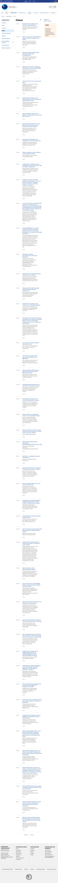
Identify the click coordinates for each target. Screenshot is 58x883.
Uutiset (3, 25)
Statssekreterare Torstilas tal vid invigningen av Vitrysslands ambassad (31, 140)
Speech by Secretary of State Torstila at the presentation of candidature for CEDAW (31, 38)
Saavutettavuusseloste (40, 869)
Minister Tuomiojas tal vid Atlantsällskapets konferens (29, 568)
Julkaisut (4, 36)
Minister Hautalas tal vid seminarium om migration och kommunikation (32, 602)
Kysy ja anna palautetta (51, 869)
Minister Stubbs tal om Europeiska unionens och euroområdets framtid (30, 415)
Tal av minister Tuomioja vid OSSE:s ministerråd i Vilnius (30, 343)
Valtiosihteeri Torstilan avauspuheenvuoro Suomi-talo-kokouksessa (29, 256)
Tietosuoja (26, 869)
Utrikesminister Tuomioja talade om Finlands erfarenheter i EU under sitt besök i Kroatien (31, 543)
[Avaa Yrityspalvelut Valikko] (32, 13)
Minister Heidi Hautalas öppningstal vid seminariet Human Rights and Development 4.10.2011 (31, 685)
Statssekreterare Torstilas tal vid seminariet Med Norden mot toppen (30, 399)
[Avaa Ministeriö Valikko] (38, 13)
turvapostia (5, 855)
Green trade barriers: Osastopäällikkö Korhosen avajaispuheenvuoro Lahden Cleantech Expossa (31, 585)
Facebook (32, 853)
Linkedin (31, 851)
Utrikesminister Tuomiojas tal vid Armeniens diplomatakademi (30, 24)
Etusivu (3, 16)
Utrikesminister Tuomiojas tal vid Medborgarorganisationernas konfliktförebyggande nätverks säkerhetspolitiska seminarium (30, 653)
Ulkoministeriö (47, 850)
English (34, 1)
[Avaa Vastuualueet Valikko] (9, 13)
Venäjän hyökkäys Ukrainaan (5, 42)
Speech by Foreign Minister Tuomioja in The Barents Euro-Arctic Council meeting (32, 620)
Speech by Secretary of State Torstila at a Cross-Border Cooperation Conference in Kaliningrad (32, 701)
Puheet (3, 30)
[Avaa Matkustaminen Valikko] (26, 13)
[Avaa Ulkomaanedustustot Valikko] (49, 13)
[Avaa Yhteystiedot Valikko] (56, 13)
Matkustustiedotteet (6, 38)
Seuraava (32, 834)
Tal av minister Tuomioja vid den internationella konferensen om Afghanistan (29, 357)
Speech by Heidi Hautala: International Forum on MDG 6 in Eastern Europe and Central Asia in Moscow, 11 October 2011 (31, 636)
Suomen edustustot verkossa (7, 869)
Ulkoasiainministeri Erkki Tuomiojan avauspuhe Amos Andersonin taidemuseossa (30, 289)
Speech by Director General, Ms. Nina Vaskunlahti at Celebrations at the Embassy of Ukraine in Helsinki (31, 125)
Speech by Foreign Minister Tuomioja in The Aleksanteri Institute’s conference (31, 468)
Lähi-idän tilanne (5, 45)
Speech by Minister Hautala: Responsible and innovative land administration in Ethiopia (32, 530)
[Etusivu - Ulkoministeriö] (11, 7)
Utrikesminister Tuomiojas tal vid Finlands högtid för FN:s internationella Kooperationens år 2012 (31, 99)
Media (56, 1)
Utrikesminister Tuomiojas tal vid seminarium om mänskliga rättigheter (31, 304)
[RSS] (40, 20)
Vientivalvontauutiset (6, 33)
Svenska (30, 1)
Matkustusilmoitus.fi (48, 854)
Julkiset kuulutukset (6, 48)
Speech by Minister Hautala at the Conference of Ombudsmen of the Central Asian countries (32, 115)
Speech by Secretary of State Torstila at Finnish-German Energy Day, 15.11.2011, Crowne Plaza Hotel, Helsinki (31, 431)
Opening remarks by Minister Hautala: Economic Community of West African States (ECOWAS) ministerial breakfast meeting (31, 819)
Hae (55, 7)
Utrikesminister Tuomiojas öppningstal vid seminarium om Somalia (31, 274)
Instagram (32, 850)
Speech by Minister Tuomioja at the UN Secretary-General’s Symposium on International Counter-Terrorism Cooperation (31, 803)
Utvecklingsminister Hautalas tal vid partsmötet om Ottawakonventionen (31, 385)
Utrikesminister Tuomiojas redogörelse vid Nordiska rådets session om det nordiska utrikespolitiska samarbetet (31, 502)
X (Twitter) (32, 848)
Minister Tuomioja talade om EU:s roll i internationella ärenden (31, 484)
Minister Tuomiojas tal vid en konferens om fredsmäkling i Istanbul (31, 153)
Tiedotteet (4, 22)
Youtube (31, 854)
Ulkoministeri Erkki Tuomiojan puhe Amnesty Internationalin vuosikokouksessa (30, 54)
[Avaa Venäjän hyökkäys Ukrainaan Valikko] (13, 42)
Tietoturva (32, 869)
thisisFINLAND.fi (48, 853)
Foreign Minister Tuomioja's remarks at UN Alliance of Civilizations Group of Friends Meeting (31, 717)
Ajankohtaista (8, 16)
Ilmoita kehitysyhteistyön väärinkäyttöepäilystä (49, 857)
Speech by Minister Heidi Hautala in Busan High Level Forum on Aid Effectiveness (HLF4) (30, 371)
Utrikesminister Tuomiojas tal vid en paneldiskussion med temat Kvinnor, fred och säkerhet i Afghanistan (32, 165)
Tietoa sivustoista (18, 869)
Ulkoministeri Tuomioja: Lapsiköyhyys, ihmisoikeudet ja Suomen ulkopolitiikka (31, 67)
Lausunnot (4, 28)
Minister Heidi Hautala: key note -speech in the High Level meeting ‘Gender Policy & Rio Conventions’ (31, 787)
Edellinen (26, 834)
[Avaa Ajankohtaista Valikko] (17, 13)
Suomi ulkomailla (48, 851)
